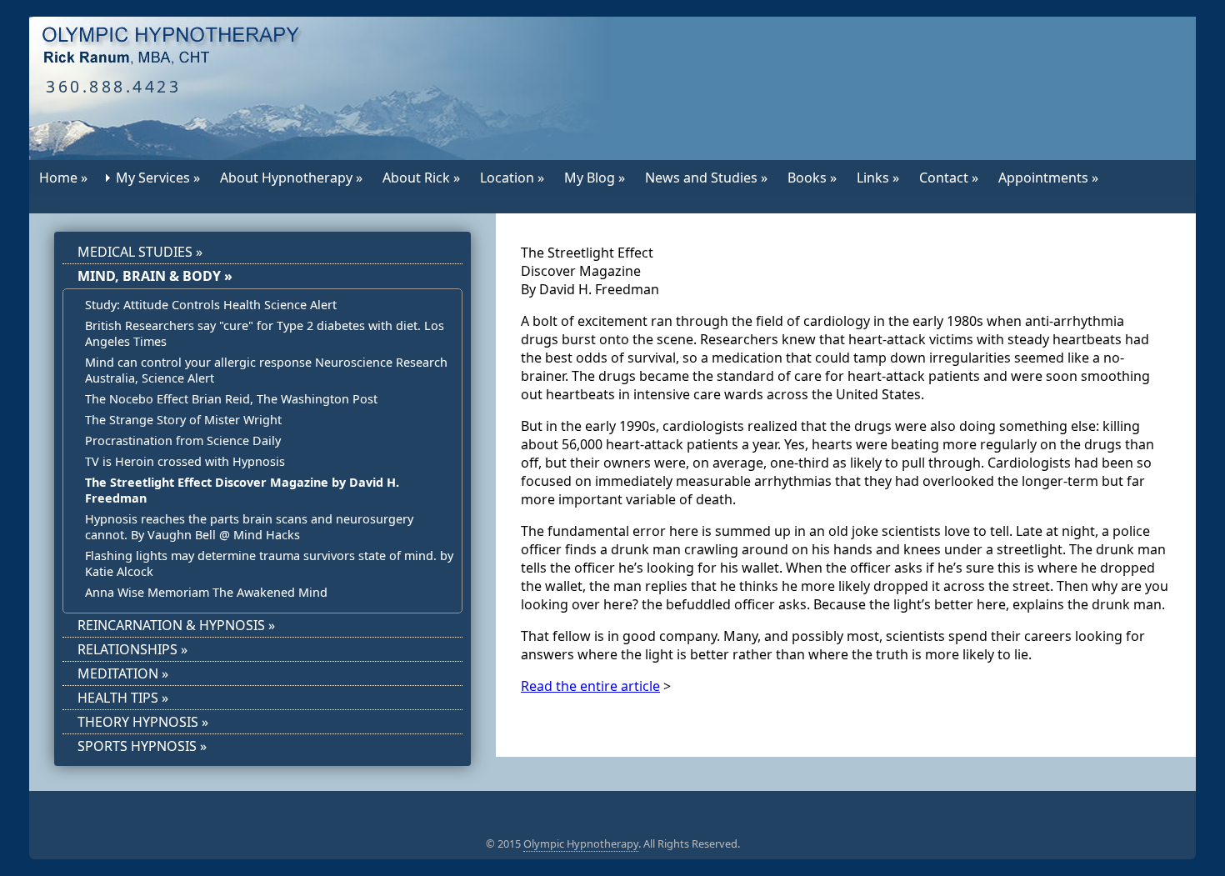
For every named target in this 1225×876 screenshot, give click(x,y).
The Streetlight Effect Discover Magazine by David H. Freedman (242, 490)
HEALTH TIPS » (123, 697)
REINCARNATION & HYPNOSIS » (176, 625)
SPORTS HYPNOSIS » (142, 746)
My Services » (158, 177)
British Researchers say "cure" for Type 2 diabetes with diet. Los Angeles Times (264, 333)
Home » (63, 177)
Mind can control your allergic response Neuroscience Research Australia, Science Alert (266, 370)
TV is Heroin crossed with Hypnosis (185, 461)
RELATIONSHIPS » (133, 649)
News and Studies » (706, 177)
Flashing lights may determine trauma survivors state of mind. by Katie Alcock (269, 563)
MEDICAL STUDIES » (140, 252)
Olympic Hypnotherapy (580, 843)
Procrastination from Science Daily (183, 440)
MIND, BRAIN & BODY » (155, 276)
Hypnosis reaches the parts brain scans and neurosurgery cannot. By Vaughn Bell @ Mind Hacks (249, 527)
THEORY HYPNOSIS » (143, 722)
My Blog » (594, 177)
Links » (878, 177)
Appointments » (1048, 177)
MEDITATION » (123, 673)
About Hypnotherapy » (291, 177)
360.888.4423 (113, 86)
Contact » (948, 177)
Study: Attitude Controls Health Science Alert (211, 305)
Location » (512, 177)
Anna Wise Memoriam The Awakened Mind (206, 592)
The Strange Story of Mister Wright (183, 420)
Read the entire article (590, 686)
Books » (812, 177)
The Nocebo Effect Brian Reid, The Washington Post (231, 399)
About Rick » (421, 177)
